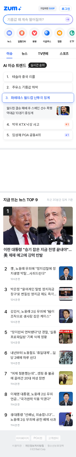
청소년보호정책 (55, 445)
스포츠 (64, 54)
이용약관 (16, 445)
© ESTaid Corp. (38, 449)
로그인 (66, 8)
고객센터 (53, 438)
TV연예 (43, 54)
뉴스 (24, 54)
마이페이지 (22, 438)
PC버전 (38, 438)
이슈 (9, 54)
